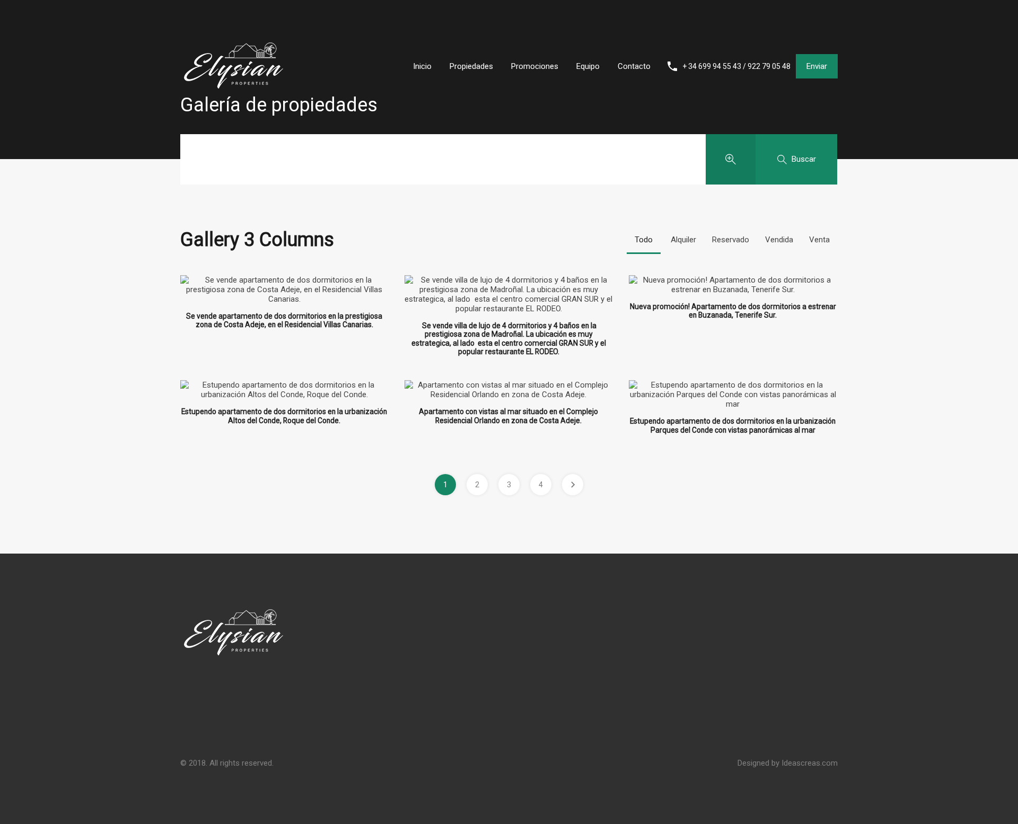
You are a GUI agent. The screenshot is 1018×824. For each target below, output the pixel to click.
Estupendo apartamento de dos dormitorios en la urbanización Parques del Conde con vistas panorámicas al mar (733, 425)
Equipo (588, 66)
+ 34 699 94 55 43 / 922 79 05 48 (736, 66)
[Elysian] (233, 114)
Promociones (534, 66)
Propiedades (471, 66)
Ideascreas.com (810, 763)
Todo (644, 239)
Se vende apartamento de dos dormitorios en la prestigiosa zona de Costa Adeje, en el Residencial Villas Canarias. (284, 320)
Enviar (816, 66)
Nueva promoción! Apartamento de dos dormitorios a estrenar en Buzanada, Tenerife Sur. (733, 311)
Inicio (422, 66)
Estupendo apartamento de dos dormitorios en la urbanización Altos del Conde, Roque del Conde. (284, 416)
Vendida (779, 239)
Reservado (730, 239)
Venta (819, 239)
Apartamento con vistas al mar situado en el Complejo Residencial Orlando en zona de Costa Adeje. (508, 416)
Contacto (634, 66)
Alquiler (683, 239)
